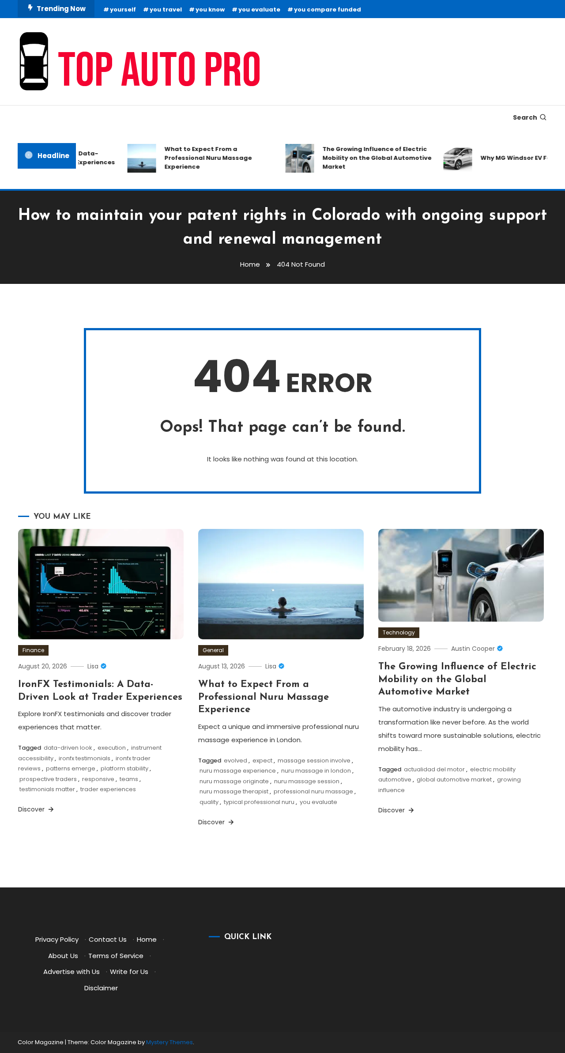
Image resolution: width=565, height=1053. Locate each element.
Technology (399, 632)
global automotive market (454, 779)
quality (209, 802)
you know (210, 9)
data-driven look (68, 748)
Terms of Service (115, 955)
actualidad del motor (434, 769)
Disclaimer (101, 988)
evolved (235, 760)
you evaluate (259, 9)
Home (147, 939)
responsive (98, 779)
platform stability (124, 768)
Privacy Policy (57, 939)
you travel (166, 9)
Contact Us (108, 939)
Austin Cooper (473, 648)
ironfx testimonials (84, 758)
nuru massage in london (316, 770)
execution (112, 748)
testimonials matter (47, 789)
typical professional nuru (259, 802)
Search (525, 117)
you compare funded (327, 9)
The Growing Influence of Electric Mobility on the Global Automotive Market (369, 158)
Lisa (92, 666)
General (213, 650)
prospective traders (48, 779)
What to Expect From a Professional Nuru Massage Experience (200, 158)
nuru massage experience (238, 770)
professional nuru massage (313, 791)
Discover (32, 809)
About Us (63, 955)
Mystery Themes (169, 1042)
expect (262, 760)
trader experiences (108, 789)
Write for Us (129, 971)
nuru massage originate (234, 781)
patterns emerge (70, 768)
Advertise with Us (71, 971)
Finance (33, 650)
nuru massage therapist (234, 791)
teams (129, 779)
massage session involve (314, 760)
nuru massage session (306, 781)
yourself (123, 9)
